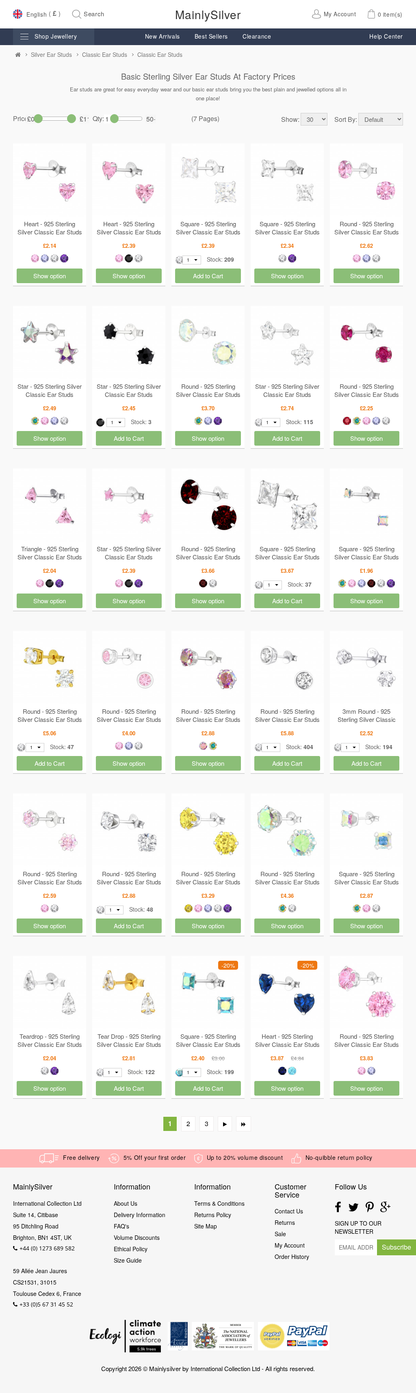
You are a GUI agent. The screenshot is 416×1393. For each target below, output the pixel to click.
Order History (292, 1256)
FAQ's (121, 1226)
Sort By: (345, 119)
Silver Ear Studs (51, 54)
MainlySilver (208, 14)
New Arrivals (162, 36)
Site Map (205, 1226)
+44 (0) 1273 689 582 (47, 1248)
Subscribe (396, 1247)
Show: (290, 119)
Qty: (98, 119)
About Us (125, 1203)
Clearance (257, 36)
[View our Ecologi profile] (125, 1336)
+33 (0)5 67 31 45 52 (46, 1304)
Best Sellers (211, 36)
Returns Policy (212, 1215)
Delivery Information (139, 1215)
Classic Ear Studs (104, 54)
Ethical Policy (131, 1249)
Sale (280, 1234)
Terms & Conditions (219, 1203)
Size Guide (128, 1260)
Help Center (386, 36)
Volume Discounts (137, 1237)
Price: (19, 119)
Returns (285, 1222)
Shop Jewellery (56, 36)
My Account (290, 1245)
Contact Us (289, 1211)
